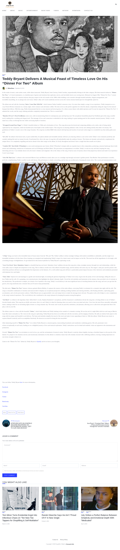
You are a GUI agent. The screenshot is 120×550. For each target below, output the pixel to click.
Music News (45, 10)
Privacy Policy (64, 539)
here (21, 382)
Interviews (76, 10)
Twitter (4, 396)
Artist (12, 10)
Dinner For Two (11, 412)
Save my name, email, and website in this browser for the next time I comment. (24, 470)
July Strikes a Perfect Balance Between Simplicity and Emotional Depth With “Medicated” (99, 518)
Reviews (66, 10)
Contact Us (88, 10)
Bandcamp (5, 401)
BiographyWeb (70, 544)
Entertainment (32, 10)
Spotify (39, 341)
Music (20, 10)
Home (4, 10)
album (4, 412)
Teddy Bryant (21, 412)
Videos (56, 10)
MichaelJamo (11, 88)
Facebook (5, 387)
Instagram (5, 392)
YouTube (5, 406)
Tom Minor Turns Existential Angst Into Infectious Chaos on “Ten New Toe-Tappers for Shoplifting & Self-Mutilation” (20, 518)
